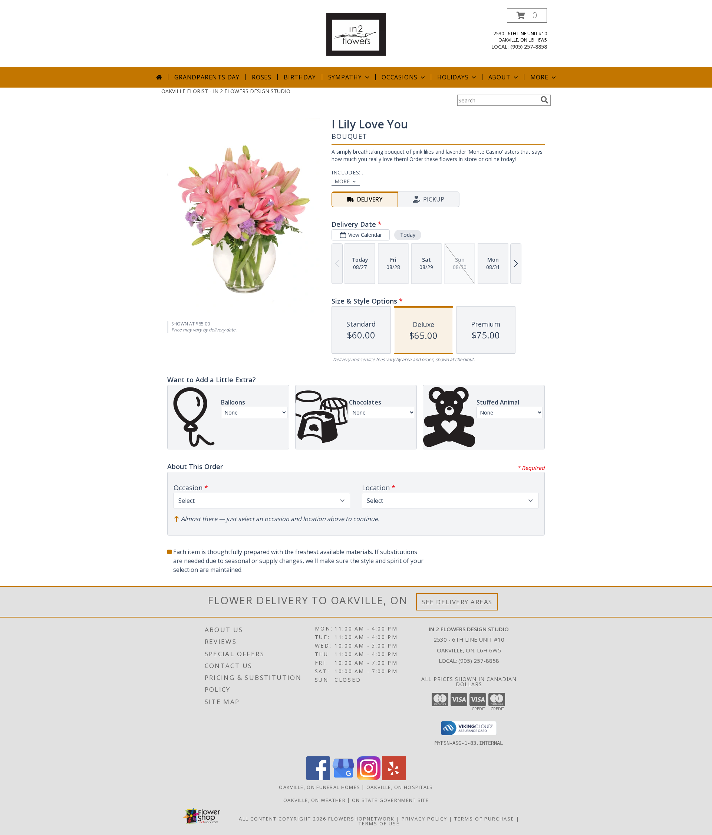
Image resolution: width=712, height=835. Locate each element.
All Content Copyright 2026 (282, 818)
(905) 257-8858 (528, 46)
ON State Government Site (390, 800)
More (539, 77)
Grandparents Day (207, 77)
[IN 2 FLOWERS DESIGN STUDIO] (356, 33)
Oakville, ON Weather (314, 800)
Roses (261, 77)
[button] (527, 15)
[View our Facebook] (318, 778)
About (499, 77)
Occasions (400, 77)
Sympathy (345, 77)
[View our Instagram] (368, 778)
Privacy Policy (424, 818)
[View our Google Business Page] (343, 778)
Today (407, 234)
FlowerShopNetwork (361, 818)
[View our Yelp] (394, 778)
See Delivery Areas (457, 601)
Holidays (452, 77)
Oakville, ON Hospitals (399, 787)
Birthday (300, 77)
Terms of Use (379, 823)
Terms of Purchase (484, 818)
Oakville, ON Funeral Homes (319, 787)
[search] (544, 100)
